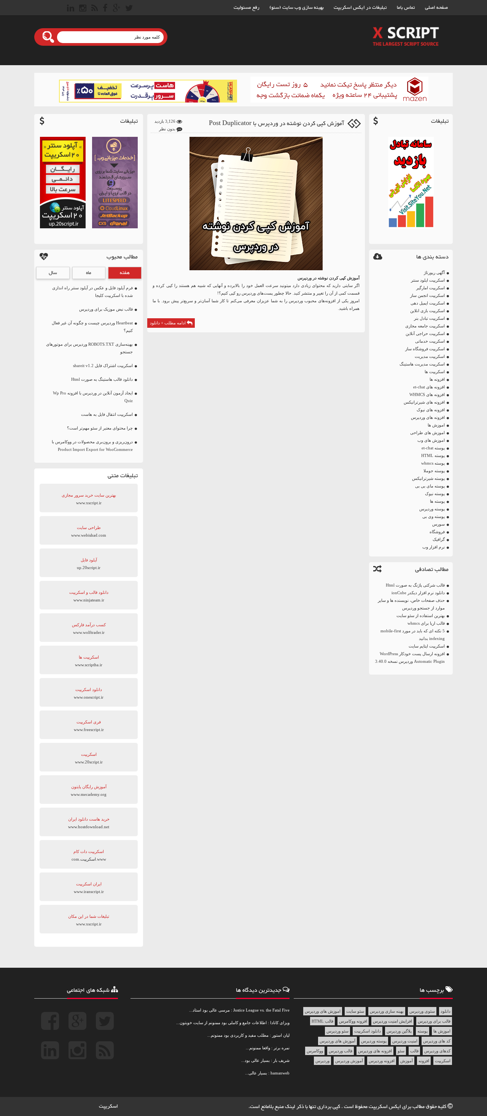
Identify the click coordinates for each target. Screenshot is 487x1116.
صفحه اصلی (436, 7)
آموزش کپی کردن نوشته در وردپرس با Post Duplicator (276, 123)
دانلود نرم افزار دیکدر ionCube (418, 592)
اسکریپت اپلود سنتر (428, 280)
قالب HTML (322, 1021)
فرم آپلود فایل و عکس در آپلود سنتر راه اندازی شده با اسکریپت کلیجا (92, 291)
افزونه (424, 1060)
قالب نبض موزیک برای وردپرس (106, 309)
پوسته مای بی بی (430, 486)
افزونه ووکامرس (353, 1021)
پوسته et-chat (433, 448)
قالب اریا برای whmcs (426, 623)
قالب (414, 1051)
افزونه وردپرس (382, 1060)
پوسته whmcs (433, 463)
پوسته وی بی (433, 516)
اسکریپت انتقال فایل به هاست (107, 414)
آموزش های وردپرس (337, 1041)
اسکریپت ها (435, 371)
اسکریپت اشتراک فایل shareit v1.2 (103, 365)
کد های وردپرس (436, 1041)
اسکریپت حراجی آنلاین (425, 333)
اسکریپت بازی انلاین (427, 310)
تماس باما (406, 7)
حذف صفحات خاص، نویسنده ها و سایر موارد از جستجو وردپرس (411, 604)
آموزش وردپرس (349, 1060)
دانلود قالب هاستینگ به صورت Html (102, 379)
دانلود (445, 1011)
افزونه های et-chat (429, 387)
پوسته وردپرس (432, 509)
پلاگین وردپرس (399, 1031)
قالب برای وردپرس (434, 1021)
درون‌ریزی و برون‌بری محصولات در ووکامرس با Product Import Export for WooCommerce (92, 445)
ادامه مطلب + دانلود (168, 323)
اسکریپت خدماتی (430, 341)
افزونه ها (437, 379)
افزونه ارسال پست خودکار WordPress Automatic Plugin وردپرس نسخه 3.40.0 (410, 657)
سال (53, 272)
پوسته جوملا (434, 470)
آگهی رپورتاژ (434, 272)
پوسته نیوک (435, 493)
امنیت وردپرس (404, 1041)
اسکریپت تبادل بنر (429, 318)
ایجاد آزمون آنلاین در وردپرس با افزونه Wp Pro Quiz (93, 397)
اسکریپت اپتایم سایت (427, 646)
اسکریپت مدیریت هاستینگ (422, 364)
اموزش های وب (431, 440)
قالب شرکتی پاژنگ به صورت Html (415, 585)
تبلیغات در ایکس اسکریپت (360, 7)
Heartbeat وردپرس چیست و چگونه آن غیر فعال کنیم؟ (92, 327)
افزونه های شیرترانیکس (424, 402)
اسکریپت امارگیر (430, 287)
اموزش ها (436, 425)
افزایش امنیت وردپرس (392, 1021)
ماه (88, 272)
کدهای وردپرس (437, 1051)
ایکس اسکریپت (385, 1107)
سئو (401, 1051)
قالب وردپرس (340, 1051)
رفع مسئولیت (246, 7)
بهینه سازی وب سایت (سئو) (296, 7)
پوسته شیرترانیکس (428, 478)
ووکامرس (315, 1051)
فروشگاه (437, 531)
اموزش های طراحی (427, 432)
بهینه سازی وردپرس (387, 1011)
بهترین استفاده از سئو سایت (420, 615)
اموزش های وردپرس (323, 1011)
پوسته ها (437, 501)
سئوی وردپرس (422, 1011)
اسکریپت (442, 1060)
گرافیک (439, 539)
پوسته (422, 1031)
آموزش (406, 1060)
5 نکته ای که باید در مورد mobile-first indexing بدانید (412, 635)
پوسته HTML (433, 455)
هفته (125, 272)
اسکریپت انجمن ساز (427, 295)
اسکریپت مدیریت (430, 356)
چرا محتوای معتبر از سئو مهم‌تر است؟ (100, 428)
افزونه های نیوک (431, 409)
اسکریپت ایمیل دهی (428, 303)
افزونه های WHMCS (427, 394)
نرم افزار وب (433, 547)
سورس (438, 524)
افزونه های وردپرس (428, 417)
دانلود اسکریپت (367, 1031)
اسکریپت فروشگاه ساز (425, 348)
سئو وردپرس (337, 1031)
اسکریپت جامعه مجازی (425, 326)
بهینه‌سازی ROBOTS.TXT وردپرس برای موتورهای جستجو (89, 348)
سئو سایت (355, 1011)
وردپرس (305, 278)
